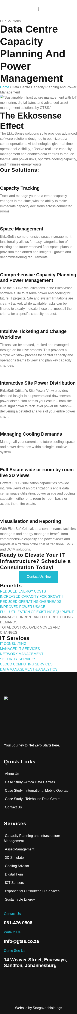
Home (4, 87)
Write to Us (12, 932)
